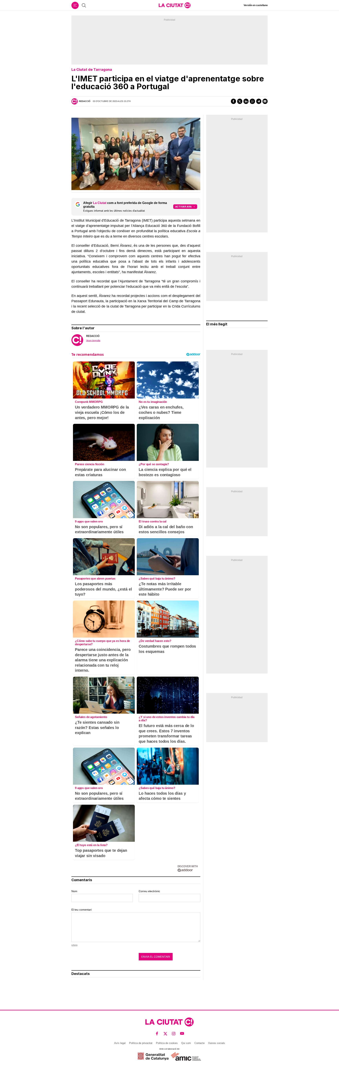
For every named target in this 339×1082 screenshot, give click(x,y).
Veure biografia (93, 340)
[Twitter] (239, 101)
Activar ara (183, 206)
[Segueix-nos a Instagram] (174, 1033)
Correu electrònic (149, 891)
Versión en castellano (256, 5)
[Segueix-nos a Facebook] (157, 1033)
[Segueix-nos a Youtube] (182, 1033)
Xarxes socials (216, 1043)
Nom (74, 891)
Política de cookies (167, 1043)
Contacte (199, 1043)
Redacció (84, 101)
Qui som (186, 1043)
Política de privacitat (140, 1043)
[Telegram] (258, 101)
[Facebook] (233, 101)
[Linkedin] (246, 101)
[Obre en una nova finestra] (153, 1056)
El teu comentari (81, 909)
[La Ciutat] (174, 5)
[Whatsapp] (252, 101)
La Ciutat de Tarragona (91, 69)
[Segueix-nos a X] (165, 1033)
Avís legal (120, 1043)
